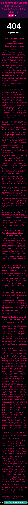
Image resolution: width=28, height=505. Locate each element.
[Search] (16, 15)
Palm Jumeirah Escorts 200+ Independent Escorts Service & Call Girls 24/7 (14, 7)
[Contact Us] (19, 15)
